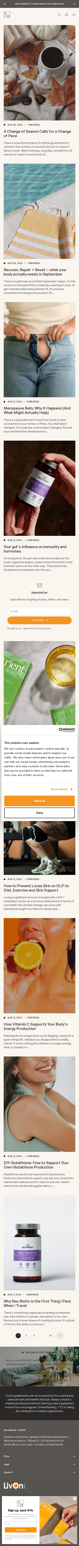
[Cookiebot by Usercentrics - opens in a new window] (59, 730)
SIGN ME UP (21, 1530)
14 (50, 1335)
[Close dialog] (74, 1498)
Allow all (39, 801)
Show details (59, 789)
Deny (39, 812)
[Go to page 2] (59, 1335)
